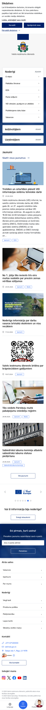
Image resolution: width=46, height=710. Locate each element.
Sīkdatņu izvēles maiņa (12, 628)
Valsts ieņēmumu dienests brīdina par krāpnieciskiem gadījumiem (22, 367)
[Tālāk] (41, 491)
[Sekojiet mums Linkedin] (25, 678)
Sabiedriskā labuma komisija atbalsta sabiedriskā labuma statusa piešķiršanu (22, 453)
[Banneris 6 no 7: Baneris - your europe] (23, 492)
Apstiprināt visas (34, 25)
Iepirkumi (7, 577)
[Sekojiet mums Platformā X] (9, 678)
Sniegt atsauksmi (23, 517)
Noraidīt (12, 25)
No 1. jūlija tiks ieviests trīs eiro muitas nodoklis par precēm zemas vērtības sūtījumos (21, 278)
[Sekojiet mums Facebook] (14, 678)
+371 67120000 (11, 643)
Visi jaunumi (23, 476)
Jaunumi (7, 240)
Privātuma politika (10, 607)
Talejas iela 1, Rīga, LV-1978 (16, 651)
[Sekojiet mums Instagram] (4, 678)
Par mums (7, 584)
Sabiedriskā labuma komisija (13, 465)
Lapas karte (8, 621)
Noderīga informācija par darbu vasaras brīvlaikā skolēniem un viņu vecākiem (21, 323)
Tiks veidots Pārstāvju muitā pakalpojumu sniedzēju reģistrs (19, 409)
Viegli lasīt (7, 600)
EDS (15, 240)
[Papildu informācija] (14, 655)
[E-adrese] (7, 655)
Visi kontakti (14, 662)
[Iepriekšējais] (5, 491)
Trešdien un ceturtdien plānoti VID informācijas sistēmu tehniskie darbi (22, 191)
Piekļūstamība (8, 614)
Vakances (7, 570)
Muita (28, 287)
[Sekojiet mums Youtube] (19, 677)
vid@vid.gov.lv (10, 647)
